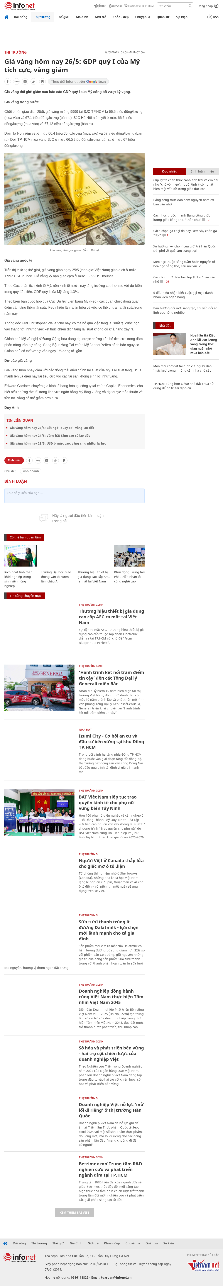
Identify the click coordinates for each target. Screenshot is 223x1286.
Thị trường (42, 17)
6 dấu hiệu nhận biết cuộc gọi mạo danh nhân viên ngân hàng (183, 295)
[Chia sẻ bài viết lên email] (25, 81)
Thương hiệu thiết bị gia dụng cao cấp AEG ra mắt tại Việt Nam (94, 576)
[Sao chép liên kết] (33, 81)
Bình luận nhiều (202, 171)
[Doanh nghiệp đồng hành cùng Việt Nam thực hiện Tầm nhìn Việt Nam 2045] (39, 1006)
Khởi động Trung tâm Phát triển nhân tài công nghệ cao (130, 576)
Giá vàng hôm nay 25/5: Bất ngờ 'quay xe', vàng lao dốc (52, 428)
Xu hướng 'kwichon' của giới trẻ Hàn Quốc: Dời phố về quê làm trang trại (184, 248)
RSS (216, 17)
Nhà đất (85, 729)
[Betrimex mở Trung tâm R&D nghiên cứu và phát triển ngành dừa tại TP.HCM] (39, 1179)
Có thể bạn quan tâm (25, 537)
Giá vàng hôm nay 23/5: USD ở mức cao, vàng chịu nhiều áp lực (58, 443)
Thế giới (63, 17)
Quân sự (163, 17)
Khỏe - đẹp (121, 17)
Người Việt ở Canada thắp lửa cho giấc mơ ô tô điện (111, 863)
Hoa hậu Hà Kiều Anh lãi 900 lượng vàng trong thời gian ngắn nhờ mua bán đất (203, 344)
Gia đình (82, 17)
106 (166, 281)
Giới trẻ (100, 17)
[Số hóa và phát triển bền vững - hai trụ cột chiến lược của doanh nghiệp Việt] (39, 1063)
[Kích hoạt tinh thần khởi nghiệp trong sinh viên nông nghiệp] (20, 556)
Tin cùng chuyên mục (25, 596)
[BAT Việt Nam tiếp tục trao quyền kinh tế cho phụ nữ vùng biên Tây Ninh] (39, 812)
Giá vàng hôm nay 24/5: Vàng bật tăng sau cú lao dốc (50, 435)
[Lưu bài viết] (42, 81)
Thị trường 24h (91, 605)
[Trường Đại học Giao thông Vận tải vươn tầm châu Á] (57, 556)
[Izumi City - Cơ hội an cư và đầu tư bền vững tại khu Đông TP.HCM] (39, 751)
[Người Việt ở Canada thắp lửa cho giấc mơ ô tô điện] (39, 876)
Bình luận (14, 460)
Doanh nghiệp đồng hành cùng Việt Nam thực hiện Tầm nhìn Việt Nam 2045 (111, 996)
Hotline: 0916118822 (141, 6)
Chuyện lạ (142, 17)
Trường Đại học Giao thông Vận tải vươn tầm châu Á (56, 576)
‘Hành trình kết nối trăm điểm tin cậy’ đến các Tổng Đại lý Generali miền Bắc (111, 678)
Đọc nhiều (169, 171)
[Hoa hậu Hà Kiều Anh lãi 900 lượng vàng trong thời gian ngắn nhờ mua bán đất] (169, 344)
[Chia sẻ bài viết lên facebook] (7, 81)
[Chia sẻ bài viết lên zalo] (16, 81)
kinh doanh (30, 471)
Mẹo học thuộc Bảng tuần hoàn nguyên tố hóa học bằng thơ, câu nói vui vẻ (184, 264)
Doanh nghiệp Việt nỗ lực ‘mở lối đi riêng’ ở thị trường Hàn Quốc (111, 1110)
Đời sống (20, 17)
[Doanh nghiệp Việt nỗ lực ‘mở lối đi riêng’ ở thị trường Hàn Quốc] (39, 1120)
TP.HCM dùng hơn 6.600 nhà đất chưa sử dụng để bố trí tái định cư (183, 386)
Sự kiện (182, 17)
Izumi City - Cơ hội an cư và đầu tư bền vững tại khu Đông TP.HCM (111, 741)
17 (207, 220)
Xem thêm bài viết (74, 1212)
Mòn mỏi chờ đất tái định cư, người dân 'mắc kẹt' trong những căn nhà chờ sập (182, 368)
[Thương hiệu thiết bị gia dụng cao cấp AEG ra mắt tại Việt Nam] (94, 556)
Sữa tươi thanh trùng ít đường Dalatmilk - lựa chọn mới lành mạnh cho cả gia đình (109, 930)
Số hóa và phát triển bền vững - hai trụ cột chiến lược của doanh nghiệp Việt (111, 1053)
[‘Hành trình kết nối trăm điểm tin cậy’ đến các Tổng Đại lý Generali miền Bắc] (39, 688)
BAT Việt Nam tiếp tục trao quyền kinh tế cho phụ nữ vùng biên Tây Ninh (108, 802)
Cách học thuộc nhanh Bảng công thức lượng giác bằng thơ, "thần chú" (181, 217)
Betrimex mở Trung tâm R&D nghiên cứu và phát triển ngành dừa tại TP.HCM (110, 1169)
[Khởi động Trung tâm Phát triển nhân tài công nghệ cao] (130, 556)
